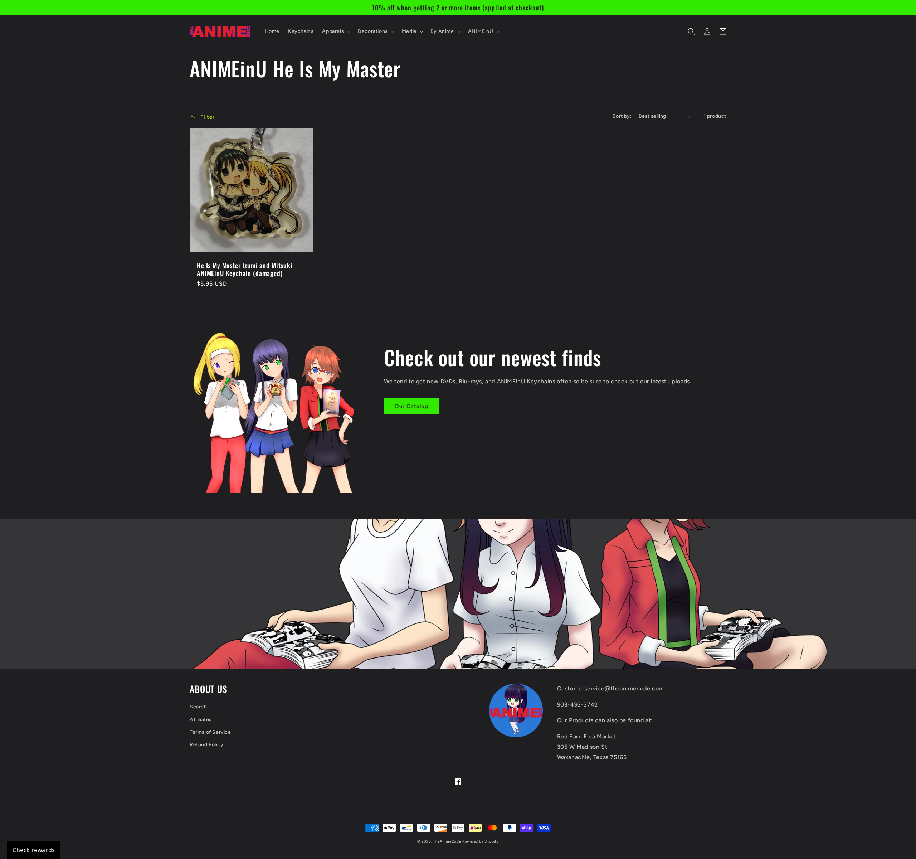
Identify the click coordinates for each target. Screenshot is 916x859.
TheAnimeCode (447, 841)
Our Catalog (411, 406)
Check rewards (34, 850)
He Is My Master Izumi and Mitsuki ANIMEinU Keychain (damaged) (245, 269)
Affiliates (201, 720)
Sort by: (622, 116)
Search (198, 707)
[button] (336, 31)
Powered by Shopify (480, 841)
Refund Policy (207, 745)
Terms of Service (210, 732)
